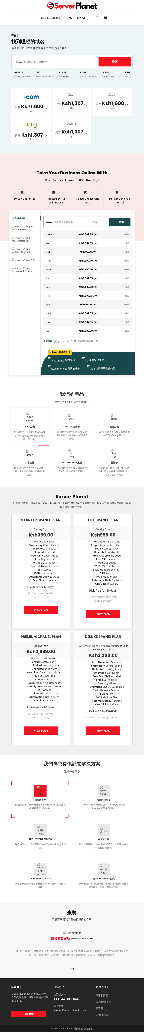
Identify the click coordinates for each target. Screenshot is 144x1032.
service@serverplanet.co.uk (70, 1010)
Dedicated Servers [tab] (21, 251)
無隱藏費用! (64, 352)
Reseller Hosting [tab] (20, 240)
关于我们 (88, 1028)
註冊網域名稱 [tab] (18, 218)
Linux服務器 (102, 1014)
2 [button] (73, 969)
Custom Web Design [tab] (22, 271)
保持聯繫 (29, 1014)
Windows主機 (103, 1001)
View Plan (41, 610)
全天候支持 (60, 994)
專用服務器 (102, 995)
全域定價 (47, 341)
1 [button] (71, 969)
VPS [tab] (33, 259)
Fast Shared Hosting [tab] (23, 228)
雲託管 (99, 1008)
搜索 (121, 222)
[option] (72, 947)
